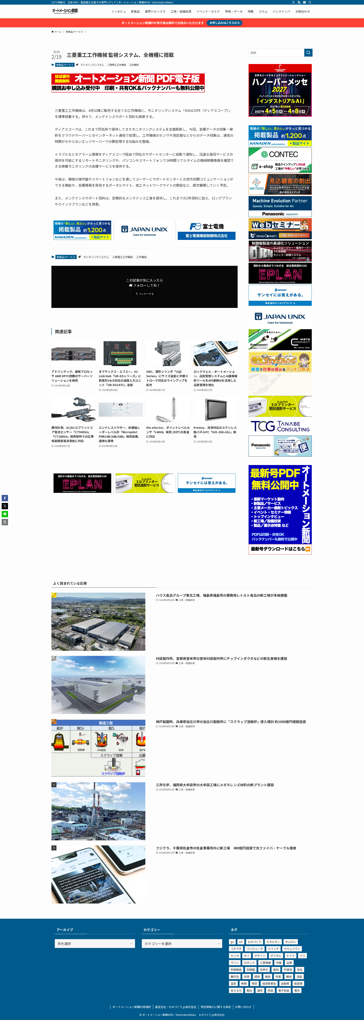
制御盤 (251, 970)
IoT (241, 942)
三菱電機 (265, 963)
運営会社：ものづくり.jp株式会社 (175, 1007)
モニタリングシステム (92, 64)
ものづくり (254, 942)
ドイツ (290, 956)
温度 (233, 983)
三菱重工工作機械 (116, 64)
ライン (235, 963)
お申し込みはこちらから (225, 23)
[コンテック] (280, 171)
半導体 (288, 970)
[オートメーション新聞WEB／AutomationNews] (64, 11)
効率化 (264, 970)
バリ (302, 956)
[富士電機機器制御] (207, 238)
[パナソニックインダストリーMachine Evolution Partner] (280, 216)
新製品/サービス (64, 64)
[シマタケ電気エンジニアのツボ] (280, 371)
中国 (278, 963)
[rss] (299, 2)
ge (232, 942)
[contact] (304, 2)
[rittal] (280, 260)
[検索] (310, 2)
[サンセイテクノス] (207, 491)
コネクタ (236, 949)
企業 (289, 963)
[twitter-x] (293, 2)
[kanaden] (82, 238)
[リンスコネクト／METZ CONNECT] (280, 349)
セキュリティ (292, 949)
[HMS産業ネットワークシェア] (280, 393)
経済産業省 (269, 983)
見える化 (236, 990)
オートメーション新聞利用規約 (131, 1007)
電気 (297, 990)
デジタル (275, 956)
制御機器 (236, 970)
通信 (260, 990)
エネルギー (273, 942)
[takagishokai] (280, 238)
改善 (278, 977)
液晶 (299, 977)
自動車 (285, 983)
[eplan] (82, 491)
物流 (254, 983)
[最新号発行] (280, 553)
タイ (246, 956)
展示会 (235, 977)
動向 (276, 970)
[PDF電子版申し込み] (128, 91)
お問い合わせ (243, 1007)
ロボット (249, 963)
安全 (299, 970)
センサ (235, 956)
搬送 (267, 977)
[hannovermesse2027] (280, 115)
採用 (246, 977)
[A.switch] (144, 491)
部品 (270, 990)
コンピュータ (254, 949)
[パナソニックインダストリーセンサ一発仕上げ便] (280, 455)
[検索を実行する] (308, 53)
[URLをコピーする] (5, 522)
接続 (257, 977)
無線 (244, 983)
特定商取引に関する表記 (216, 1007)
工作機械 (134, 64)
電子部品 (283, 990)
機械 (289, 977)
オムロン (290, 942)
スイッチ (273, 949)
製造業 (298, 983)
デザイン (259, 956)
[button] (5, 498)
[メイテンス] (280, 193)
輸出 (249, 990)
